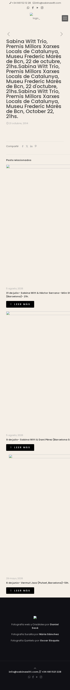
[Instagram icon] (42, 8)
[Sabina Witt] (35, 18)
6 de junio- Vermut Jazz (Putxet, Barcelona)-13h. (37, 583)
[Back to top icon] (35, 668)
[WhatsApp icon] (28, 8)
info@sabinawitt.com (48, 3)
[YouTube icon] (37, 8)
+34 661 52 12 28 (21, 3)
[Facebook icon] (32, 8)
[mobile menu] (65, 18)
